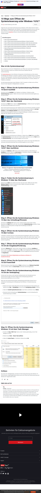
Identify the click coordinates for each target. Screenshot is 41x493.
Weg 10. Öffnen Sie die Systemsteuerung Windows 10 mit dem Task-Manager (20, 59)
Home (2, 15)
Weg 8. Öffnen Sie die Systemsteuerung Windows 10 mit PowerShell (18, 55)
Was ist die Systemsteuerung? (10, 39)
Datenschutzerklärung (17, 479)
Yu (3, 24)
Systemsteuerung (6, 74)
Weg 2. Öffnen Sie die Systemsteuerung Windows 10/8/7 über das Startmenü (20, 42)
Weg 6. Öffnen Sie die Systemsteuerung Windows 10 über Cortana (18, 51)
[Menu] (39, 7)
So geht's (20, 4)
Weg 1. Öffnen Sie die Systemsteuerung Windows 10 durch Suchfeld (19, 41)
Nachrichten (7, 15)
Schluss (6, 60)
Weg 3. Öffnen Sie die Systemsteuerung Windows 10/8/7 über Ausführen (20, 44)
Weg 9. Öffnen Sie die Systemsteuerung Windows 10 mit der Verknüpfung (20, 57)
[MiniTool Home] (4, 7)
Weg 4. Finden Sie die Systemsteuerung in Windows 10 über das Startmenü (20, 46)
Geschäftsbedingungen (24, 479)
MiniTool (11, 32)
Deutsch (35, 24)
